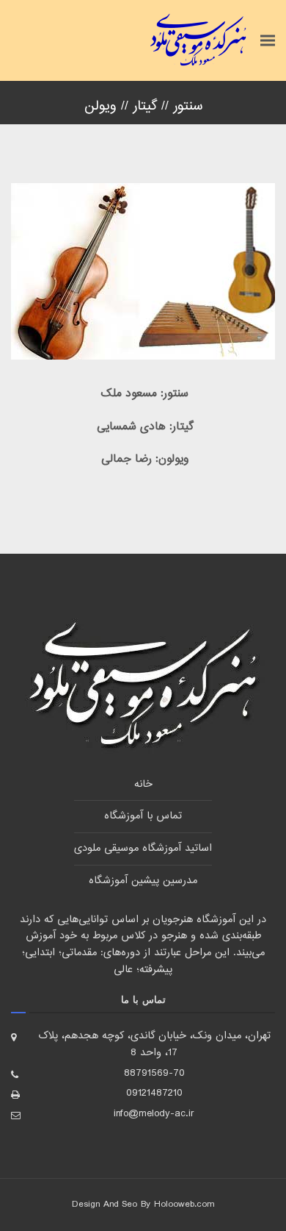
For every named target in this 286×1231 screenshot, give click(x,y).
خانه (143, 784)
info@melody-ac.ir (154, 1114)
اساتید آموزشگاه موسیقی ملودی (143, 848)
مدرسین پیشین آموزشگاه (143, 881)
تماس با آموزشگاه (143, 816)
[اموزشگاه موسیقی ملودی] (198, 40)
